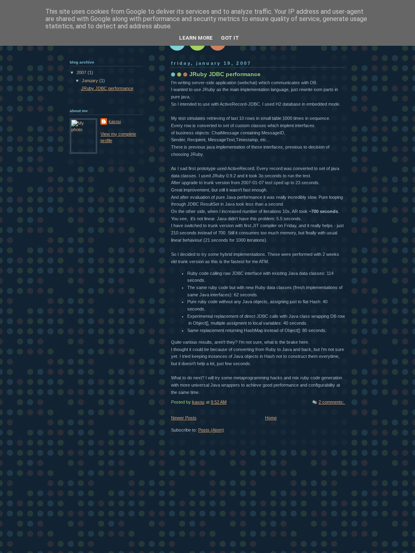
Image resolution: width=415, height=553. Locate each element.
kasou (115, 121)
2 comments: (332, 402)
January (90, 80)
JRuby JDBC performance (225, 74)
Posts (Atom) (211, 430)
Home (271, 417)
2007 (82, 72)
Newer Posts (184, 417)
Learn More (196, 38)
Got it (230, 38)
